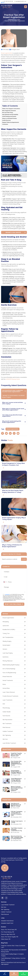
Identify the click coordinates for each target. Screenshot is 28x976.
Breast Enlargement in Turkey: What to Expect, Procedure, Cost (13, 464)
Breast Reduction (7, 676)
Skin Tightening (7, 735)
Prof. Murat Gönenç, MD (7, 932)
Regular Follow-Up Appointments (10, 122)
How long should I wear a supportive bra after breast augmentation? (12, 391)
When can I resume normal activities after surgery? (12, 403)
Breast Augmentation (12, 429)
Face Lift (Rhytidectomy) (9, 672)
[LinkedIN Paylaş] (10, 433)
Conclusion (5, 124)
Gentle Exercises (6, 120)
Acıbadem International (7, 921)
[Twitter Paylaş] (6, 433)
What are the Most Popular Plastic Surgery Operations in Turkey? (12, 491)
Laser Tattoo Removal (9, 692)
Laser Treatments (7, 700)
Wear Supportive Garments (9, 110)
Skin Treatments (7, 723)
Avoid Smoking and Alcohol (9, 116)
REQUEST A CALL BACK (13, 232)
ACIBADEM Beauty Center (14, 19)
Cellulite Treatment (8, 731)
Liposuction (6, 625)
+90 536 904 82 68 (8, 1)
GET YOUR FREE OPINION (13, 604)
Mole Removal (6, 727)
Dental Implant (6, 645)
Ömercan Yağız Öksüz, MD (8, 934)
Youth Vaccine (6, 715)
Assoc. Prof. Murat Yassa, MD (9, 929)
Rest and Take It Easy (7, 112)
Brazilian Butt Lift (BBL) (9, 629)
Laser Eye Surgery (8, 653)
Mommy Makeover (8, 661)
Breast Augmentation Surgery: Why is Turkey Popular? (14, 518)
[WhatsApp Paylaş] (14, 433)
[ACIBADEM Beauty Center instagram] (6, 898)
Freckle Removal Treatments (10, 696)
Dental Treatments (8, 680)
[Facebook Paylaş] (2, 433)
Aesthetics (5, 657)
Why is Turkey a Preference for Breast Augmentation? (12, 545)
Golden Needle (7, 712)
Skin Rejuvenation (7, 719)
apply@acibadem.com (21, 1)
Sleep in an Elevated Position (9, 118)
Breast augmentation (6, 53)
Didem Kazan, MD (5, 939)
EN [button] (3, 2)
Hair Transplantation (8, 637)
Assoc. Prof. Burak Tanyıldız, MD (9, 937)
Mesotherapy (6, 708)
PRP (4, 704)
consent (7, 594)
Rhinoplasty (6, 621)
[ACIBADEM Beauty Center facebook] (2, 898)
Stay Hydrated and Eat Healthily (10, 114)
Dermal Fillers (6, 688)
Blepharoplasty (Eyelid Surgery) (11, 665)
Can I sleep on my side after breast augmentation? (12, 415)
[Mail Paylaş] (18, 433)
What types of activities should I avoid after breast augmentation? (13, 409)
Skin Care (5, 739)
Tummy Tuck (6, 633)
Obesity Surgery (7, 641)
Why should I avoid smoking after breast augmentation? (11, 421)
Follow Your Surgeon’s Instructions (11, 108)
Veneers (5, 649)
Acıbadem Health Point (7, 923)
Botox (4, 684)
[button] (25, 6)
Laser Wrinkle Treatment (9, 743)
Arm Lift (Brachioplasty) (9, 668)
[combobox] (5, 582)
